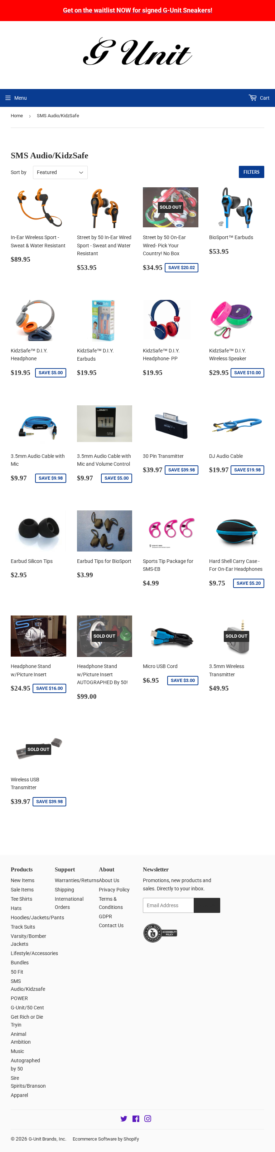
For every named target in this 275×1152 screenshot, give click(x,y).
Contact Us (111, 925)
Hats (16, 908)
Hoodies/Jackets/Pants (37, 917)
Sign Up (207, 905)
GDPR (105, 916)
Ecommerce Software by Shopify (106, 1139)
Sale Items (22, 890)
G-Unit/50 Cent (27, 1007)
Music (17, 1051)
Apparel (19, 1095)
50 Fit (17, 972)
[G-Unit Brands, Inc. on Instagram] (147, 1120)
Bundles (20, 962)
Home (17, 115)
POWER (19, 998)
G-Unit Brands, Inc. (47, 1139)
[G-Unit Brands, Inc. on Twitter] (123, 1120)
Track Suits (23, 927)
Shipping (64, 890)
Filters (251, 172)
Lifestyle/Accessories (34, 953)
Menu (20, 98)
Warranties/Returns (77, 880)
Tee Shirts (21, 899)
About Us (109, 880)
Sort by (18, 172)
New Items (22, 880)
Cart (264, 98)
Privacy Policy (114, 890)
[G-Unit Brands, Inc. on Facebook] (136, 1120)
